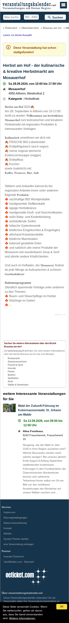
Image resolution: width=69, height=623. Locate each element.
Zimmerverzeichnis (17, 361)
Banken (11, 375)
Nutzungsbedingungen (15, 517)
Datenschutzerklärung (15, 523)
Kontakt (7, 528)
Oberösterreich (30, 27)
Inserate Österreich (13, 556)
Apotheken (13, 378)
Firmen (11, 371)
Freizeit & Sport (15, 365)
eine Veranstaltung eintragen (18, 544)
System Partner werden (16, 539)
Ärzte (10, 381)
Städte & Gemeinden (18, 384)
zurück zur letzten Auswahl (17, 35)
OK (61, 606)
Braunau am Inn (52, 27)
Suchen (57, 17)
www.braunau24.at (17, 351)
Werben (7, 533)
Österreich (11, 27)
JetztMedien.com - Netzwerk (18, 561)
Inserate (12, 368)
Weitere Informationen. (22, 618)
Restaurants (14, 358)
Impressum (9, 512)
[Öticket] (26, 586)
